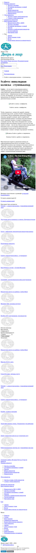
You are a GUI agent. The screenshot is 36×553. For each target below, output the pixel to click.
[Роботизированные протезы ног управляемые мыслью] (8, 446)
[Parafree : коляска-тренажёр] (8, 410)
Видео (6, 508)
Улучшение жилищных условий (13, 467)
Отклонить (10, 551)
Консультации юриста (7, 486)
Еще (2, 501)
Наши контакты (12, 61)
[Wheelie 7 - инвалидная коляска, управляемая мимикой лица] (8, 384)
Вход (2, 66)
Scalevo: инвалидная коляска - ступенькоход (14, 255)
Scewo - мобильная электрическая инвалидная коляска (17, 231)
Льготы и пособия (9, 466)
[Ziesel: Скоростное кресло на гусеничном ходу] (8, 434)
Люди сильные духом (10, 506)
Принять (3, 551)
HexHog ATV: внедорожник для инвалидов (13, 316)
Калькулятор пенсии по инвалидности (15, 509)
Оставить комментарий (8, 201)
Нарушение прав (9, 498)
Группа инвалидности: (7, 332)
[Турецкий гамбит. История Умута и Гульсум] (8, 458)
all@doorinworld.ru (8, 545)
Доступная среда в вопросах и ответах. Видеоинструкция (18, 219)
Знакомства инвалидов (7, 484)
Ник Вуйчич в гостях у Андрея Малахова (13, 267)
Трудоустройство (9, 497)
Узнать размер (5, 336)
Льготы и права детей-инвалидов (14, 480)
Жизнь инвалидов (9, 470)
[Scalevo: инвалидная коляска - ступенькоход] (8, 398)
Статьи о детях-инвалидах (12, 481)
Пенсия (6, 469)
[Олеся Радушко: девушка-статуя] (8, 372)
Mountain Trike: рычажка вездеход (11, 304)
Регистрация (8, 66)
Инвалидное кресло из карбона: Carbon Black (14, 291)
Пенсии (6, 494)
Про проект (4, 61)
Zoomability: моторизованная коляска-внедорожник (16, 279)
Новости (3, 461)
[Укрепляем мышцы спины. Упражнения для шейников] (8, 422)
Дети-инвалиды (5, 477)
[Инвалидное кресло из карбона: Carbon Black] (8, 348)
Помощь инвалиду (6, 463)
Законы (6, 504)
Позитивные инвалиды (8, 243)
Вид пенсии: (4, 329)
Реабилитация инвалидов (11, 472)
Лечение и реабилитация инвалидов (15, 495)
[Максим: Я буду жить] (8, 360)
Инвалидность (8, 474)
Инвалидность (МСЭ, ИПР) (12, 489)
